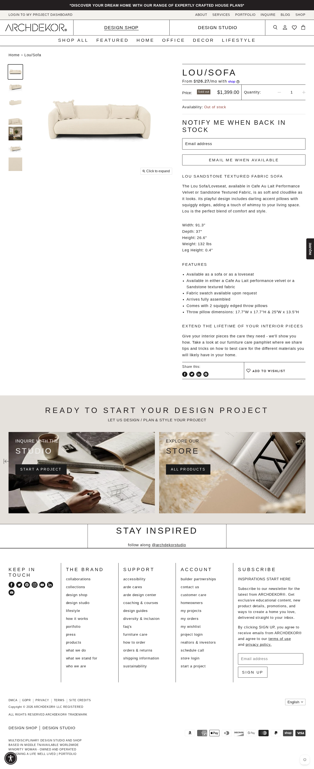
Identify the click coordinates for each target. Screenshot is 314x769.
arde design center (139, 595)
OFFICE (173, 40)
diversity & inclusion (141, 619)
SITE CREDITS (80, 700)
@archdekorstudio (169, 545)
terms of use (280, 639)
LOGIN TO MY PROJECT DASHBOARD (41, 14)
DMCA (13, 700)
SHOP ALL (73, 40)
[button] (10, 758)
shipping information (141, 658)
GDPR (26, 700)
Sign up (252, 672)
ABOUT (201, 14)
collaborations (78, 579)
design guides (135, 611)
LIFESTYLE (239, 40)
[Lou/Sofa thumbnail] (15, 72)
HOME (145, 40)
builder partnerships (198, 579)
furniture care (135, 634)
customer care (193, 595)
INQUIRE (268, 14)
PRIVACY (42, 700)
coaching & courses (140, 603)
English (293, 702)
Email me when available (244, 160)
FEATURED (112, 40)
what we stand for (81, 658)
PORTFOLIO (245, 14)
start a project (193, 666)
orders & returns (137, 650)
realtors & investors (198, 642)
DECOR (203, 40)
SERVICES (221, 14)
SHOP (300, 14)
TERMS (59, 700)
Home (14, 55)
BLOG (286, 14)
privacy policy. (259, 645)
